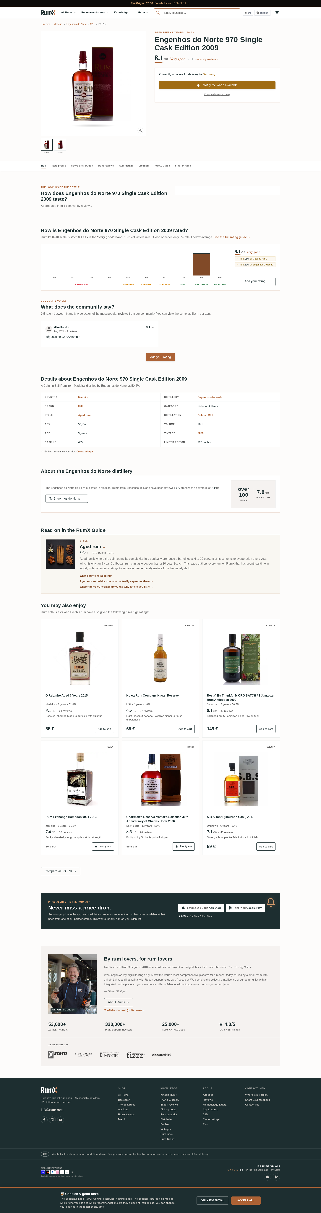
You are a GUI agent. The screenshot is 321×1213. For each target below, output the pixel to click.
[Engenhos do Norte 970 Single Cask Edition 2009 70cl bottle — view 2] (60, 145)
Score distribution (82, 165)
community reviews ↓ (205, 59)
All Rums (123, 1094)
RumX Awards (126, 1114)
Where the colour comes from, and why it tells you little (116, 586)
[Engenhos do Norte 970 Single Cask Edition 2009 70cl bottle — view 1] (47, 145)
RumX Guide (162, 165)
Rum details (126, 165)
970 (80, 406)
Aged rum (162, 32)
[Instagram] (52, 1119)
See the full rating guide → (232, 237)
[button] (93, 83)
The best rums (126, 1104)
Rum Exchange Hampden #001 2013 (71, 817)
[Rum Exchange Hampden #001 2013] (80, 779)
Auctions (123, 1109)
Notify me (105, 846)
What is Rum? (168, 1094)
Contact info (252, 1104)
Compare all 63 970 (60, 871)
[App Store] (267, 1177)
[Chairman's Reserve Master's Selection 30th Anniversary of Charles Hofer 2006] (160, 779)
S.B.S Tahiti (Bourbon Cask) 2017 (230, 817)
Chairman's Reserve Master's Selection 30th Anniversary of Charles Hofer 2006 (157, 819)
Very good (177, 59)
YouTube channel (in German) (124, 1010)
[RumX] (48, 12)
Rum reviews (106, 165)
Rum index (166, 1133)
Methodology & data (214, 1104)
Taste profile (58, 165)
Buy (43, 165)
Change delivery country (217, 94)
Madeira (83, 397)
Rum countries (169, 1114)
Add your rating (255, 281)
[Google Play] (276, 1177)
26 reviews (146, 832)
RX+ (205, 1124)
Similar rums (183, 165)
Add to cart (104, 728)
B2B (205, 1114)
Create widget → (86, 451)
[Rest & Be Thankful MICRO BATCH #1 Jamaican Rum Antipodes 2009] (241, 658)
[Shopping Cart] (276, 12)
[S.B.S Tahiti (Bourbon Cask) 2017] (241, 779)
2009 (201, 433)
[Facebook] (44, 1119)
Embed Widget (211, 1119)
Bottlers (164, 1124)
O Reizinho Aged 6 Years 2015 (67, 695)
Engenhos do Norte (210, 397)
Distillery (144, 165)
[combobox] (197, 12)
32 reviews (227, 710)
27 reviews (146, 710)
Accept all (246, 1200)
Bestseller (124, 1099)
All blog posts (168, 1109)
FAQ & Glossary (169, 1099)
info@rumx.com (52, 1109)
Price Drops (167, 1138)
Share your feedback (257, 1099)
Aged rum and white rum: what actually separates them (116, 581)
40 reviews (227, 832)
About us (208, 1094)
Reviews (208, 1099)
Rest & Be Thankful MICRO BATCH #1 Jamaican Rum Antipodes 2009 (241, 697)
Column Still (205, 415)
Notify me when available (220, 85)
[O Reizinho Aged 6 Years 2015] (80, 658)
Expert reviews (169, 1104)
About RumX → (118, 1002)
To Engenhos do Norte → (66, 498)
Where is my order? (256, 1094)
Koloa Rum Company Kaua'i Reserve (152, 695)
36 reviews (65, 832)
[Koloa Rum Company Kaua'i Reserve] (160, 658)
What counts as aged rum (98, 575)
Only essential (213, 1200)
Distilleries (166, 1119)
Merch (122, 1119)
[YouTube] (60, 1119)
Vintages (165, 1129)
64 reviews (65, 710)
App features (210, 1109)
